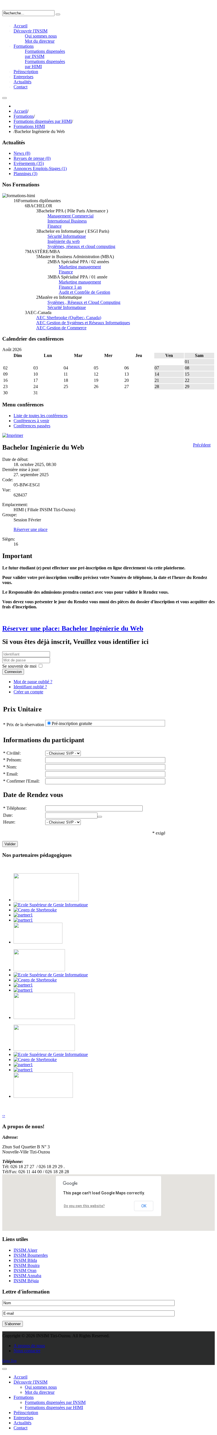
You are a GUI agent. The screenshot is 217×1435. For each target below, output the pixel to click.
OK (143, 1206)
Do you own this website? (84, 1206)
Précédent (202, 445)
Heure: (9, 822)
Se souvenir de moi (19, 666)
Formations (24, 116)
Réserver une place (30, 529)
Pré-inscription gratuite (72, 723)
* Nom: (10, 767)
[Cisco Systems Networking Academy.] (23, 915)
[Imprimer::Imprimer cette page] (12, 435)
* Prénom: (12, 759)
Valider (10, 844)
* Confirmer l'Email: (21, 781)
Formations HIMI (29, 126)
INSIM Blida (25, 1260)
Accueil (20, 111)
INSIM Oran (25, 1270)
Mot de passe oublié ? (33, 681)
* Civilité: (12, 753)
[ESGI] (51, 904)
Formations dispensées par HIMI (43, 121)
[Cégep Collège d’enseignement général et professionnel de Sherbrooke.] (35, 909)
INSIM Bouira (27, 1265)
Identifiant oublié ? (30, 686)
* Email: (10, 774)
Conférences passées (32, 425)
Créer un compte (28, 691)
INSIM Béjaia (26, 1280)
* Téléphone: (15, 808)
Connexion (13, 672)
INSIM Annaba (27, 1275)
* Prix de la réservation (23, 724)
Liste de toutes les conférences (41, 415)
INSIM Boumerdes (31, 1255)
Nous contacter (27, 1350)
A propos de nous (29, 1345)
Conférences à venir (31, 420)
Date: (8, 815)
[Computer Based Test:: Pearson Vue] (23, 920)
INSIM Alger (25, 1250)
